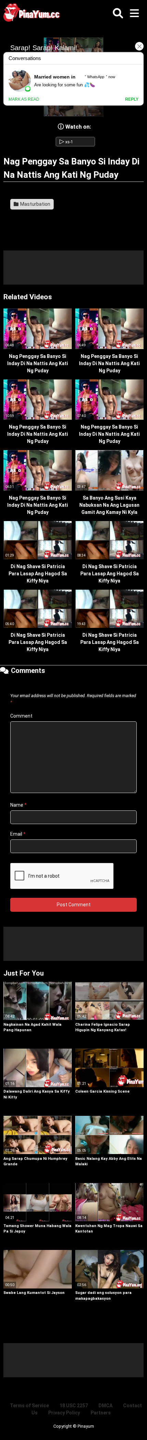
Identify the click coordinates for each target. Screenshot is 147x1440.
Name (18, 805)
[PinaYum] (34, 13)
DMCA (105, 1405)
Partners (101, 1412)
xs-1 (66, 142)
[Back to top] (135, 1426)
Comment (21, 716)
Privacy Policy (64, 1412)
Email (18, 834)
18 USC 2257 (73, 1405)
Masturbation (34, 204)
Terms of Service (29, 1405)
